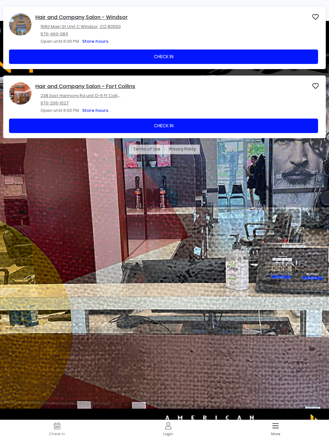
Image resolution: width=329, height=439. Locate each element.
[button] (315, 16)
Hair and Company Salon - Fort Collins (85, 86)
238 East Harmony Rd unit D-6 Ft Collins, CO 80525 (92, 96)
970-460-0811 (54, 34)
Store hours (95, 41)
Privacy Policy (182, 149)
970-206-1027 (54, 103)
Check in (163, 56)
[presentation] (164, 37)
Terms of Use (146, 149)
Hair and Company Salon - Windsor (81, 17)
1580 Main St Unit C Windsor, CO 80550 (80, 26)
